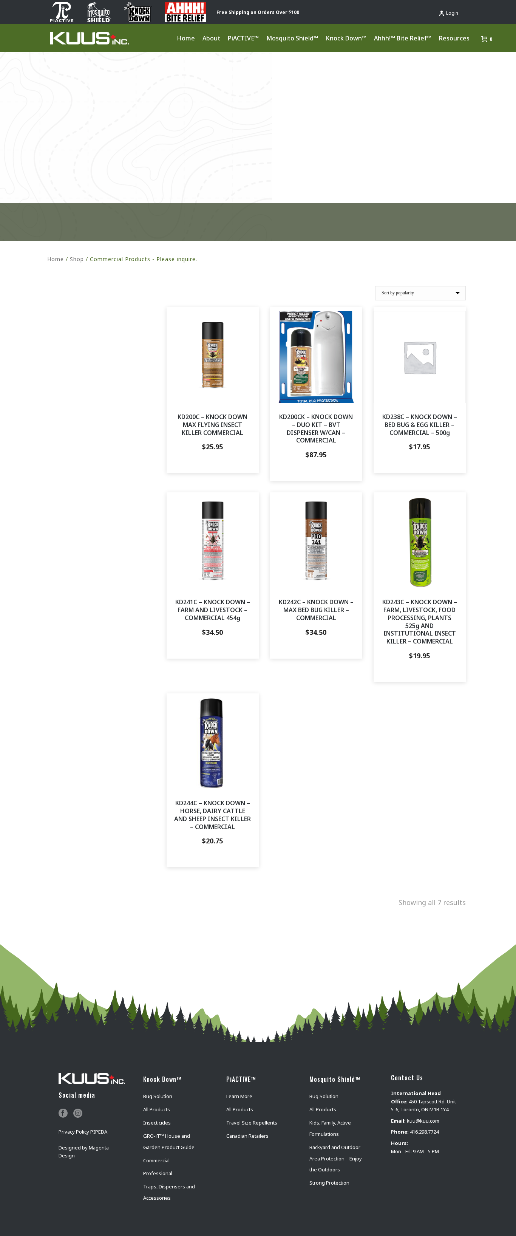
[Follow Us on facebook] (63, 1113)
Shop (77, 259)
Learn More (239, 1096)
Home (186, 38)
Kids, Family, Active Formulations (330, 1128)
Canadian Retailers (247, 1135)
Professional (157, 1173)
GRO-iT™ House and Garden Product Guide (169, 1141)
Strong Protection (329, 1182)
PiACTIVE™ (243, 38)
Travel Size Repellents (251, 1122)
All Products (156, 1109)
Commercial (156, 1160)
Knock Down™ (346, 38)
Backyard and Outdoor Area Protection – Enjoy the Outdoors (335, 1158)
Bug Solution (157, 1096)
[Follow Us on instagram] (77, 1113)
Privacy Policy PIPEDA (83, 1131)
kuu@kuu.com (423, 1120)
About (211, 38)
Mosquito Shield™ (292, 38)
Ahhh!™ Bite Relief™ (402, 38)
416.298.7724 (424, 1131)
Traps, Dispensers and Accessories (169, 1192)
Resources (454, 38)
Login (452, 13)
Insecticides (157, 1122)
